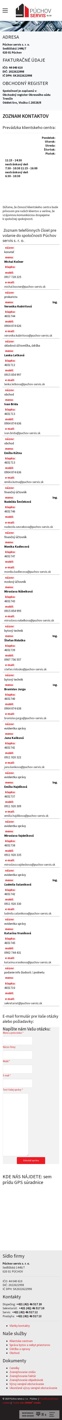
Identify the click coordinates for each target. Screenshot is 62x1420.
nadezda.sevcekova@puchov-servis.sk (28, 527)
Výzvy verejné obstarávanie (26, 1384)
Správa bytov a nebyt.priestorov (29, 1345)
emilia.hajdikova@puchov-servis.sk (26, 816)
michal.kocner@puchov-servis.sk (24, 287)
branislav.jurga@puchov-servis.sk (25, 718)
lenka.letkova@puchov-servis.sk (24, 384)
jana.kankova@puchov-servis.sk (24, 767)
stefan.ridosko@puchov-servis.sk (25, 669)
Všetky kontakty (19, 1326)
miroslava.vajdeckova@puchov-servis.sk (29, 864)
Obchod (14, 1353)
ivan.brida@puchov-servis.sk (22, 433)
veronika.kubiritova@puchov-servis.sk (28, 335)
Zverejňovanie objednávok (26, 1380)
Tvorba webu (18, 1402)
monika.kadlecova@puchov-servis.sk (27, 572)
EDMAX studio (33, 1402)
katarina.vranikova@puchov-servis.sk (27, 962)
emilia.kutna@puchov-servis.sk (23, 482)
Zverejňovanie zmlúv (22, 1372)
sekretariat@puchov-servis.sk (23, 1003)
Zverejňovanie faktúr (22, 1376)
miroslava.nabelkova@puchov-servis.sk (29, 620)
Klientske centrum (21, 1341)
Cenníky (14, 1368)
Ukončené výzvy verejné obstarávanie (33, 1388)
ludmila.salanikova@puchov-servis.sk (27, 913)
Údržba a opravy (19, 1349)
